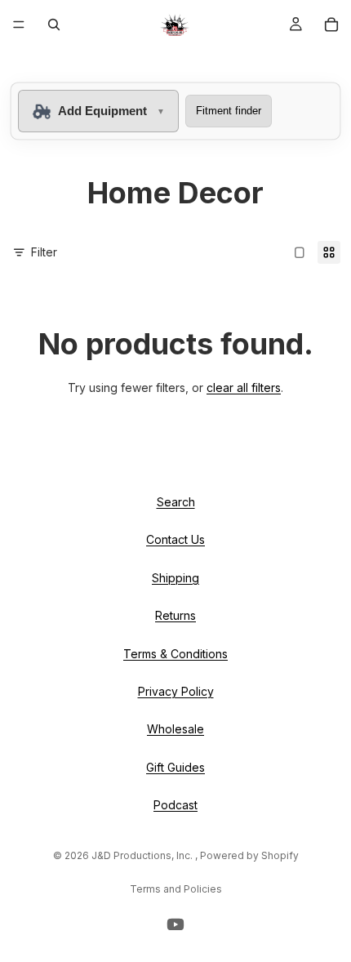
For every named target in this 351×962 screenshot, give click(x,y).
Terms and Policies (176, 889)
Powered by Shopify (249, 855)
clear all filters (244, 387)
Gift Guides (175, 767)
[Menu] (19, 24)
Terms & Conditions (175, 653)
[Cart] (331, 24)
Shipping (175, 578)
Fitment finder (228, 111)
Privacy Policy (176, 691)
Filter (44, 252)
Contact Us (175, 539)
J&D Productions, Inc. (143, 855)
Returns (175, 615)
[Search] (54, 24)
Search (176, 502)
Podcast (175, 805)
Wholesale (175, 729)
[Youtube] (175, 924)
